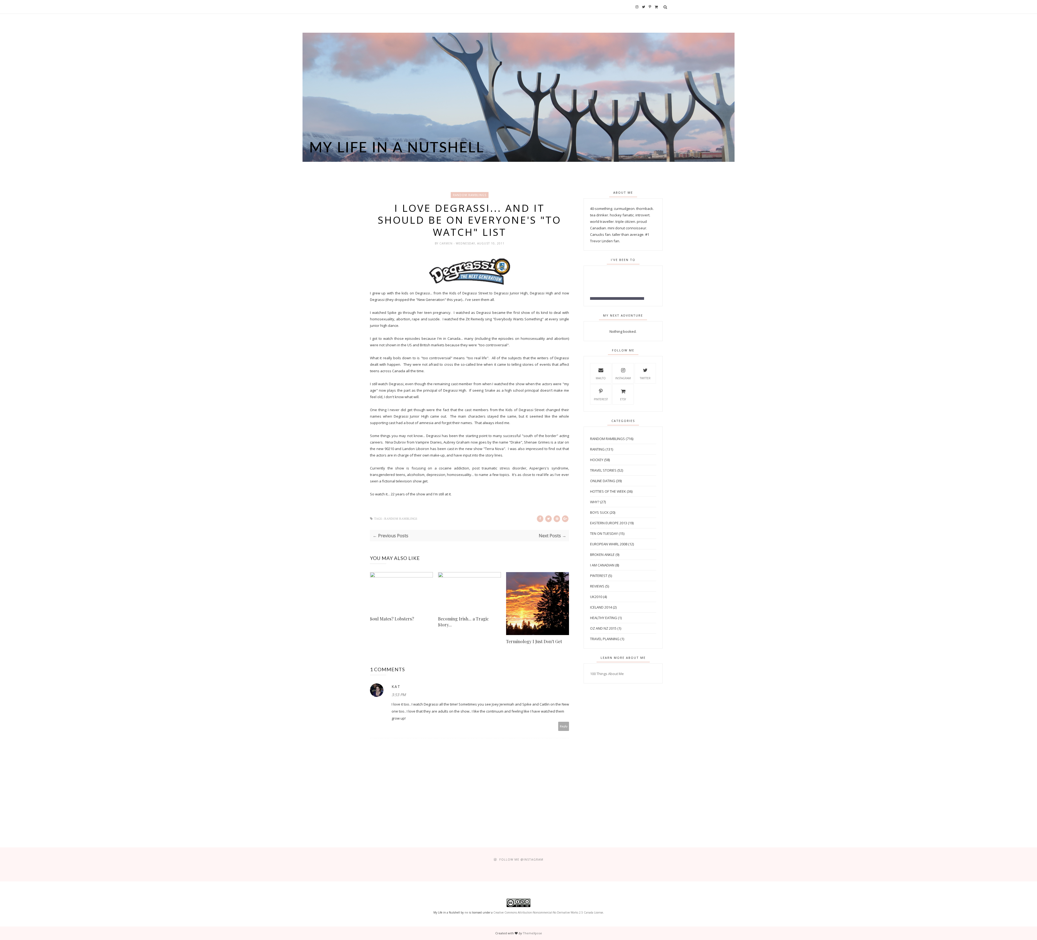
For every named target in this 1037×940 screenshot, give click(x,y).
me (466, 912)
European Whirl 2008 (608, 544)
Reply (564, 726)
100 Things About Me (607, 673)
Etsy (623, 399)
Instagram (623, 378)
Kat (396, 686)
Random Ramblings (469, 195)
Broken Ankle (602, 554)
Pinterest (601, 399)
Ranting (597, 449)
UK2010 (596, 596)
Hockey (596, 459)
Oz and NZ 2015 (603, 628)
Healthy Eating (603, 617)
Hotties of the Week (608, 491)
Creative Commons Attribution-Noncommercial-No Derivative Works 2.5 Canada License (548, 912)
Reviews (597, 586)
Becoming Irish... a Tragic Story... (463, 621)
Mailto (601, 378)
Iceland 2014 (601, 607)
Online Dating (602, 480)
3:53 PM (399, 694)
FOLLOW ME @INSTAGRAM (521, 859)
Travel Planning (604, 638)
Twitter (645, 378)
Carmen (446, 243)
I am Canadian (602, 565)
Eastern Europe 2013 (608, 523)
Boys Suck (599, 512)
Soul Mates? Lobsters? (392, 619)
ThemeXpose (532, 933)
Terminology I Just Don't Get (534, 641)
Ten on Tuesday (604, 533)
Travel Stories (603, 470)
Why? (594, 501)
